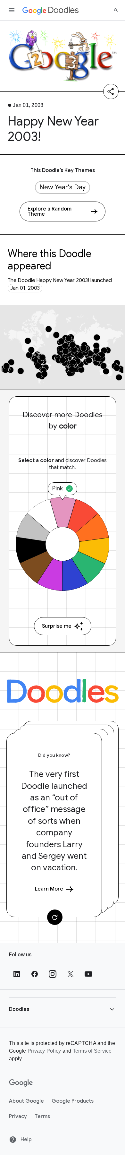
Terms (42, 1116)
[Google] (21, 1083)
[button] (62, 1009)
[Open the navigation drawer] (11, 10)
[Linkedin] (16, 974)
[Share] (111, 91)
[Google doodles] (50, 10)
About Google (26, 1101)
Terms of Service (92, 1051)
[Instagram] (52, 974)
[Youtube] (88, 974)
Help (25, 1139)
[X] (70, 974)
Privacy (18, 1116)
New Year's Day (62, 187)
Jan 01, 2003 (25, 288)
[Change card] (55, 917)
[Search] (116, 10)
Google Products (73, 1101)
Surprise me (56, 626)
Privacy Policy (44, 1051)
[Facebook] (34, 974)
